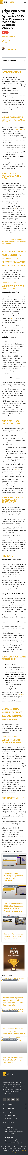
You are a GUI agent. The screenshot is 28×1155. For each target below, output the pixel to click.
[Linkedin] (8, 1099)
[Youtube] (13, 1099)
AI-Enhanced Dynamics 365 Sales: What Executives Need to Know (14, 1031)
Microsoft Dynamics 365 (10, 37)
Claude (17, 470)
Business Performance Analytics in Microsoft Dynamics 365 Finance (13, 936)
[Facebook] (4, 1099)
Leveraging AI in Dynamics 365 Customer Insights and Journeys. (14, 242)
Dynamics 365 (20, 129)
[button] (3, 32)
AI (15, 208)
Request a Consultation (10, 282)
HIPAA (13, 318)
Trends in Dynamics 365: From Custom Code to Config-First (13, 1059)
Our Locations (8, 1113)
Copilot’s (21, 694)
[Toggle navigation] (14, 2)
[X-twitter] (17, 1099)
